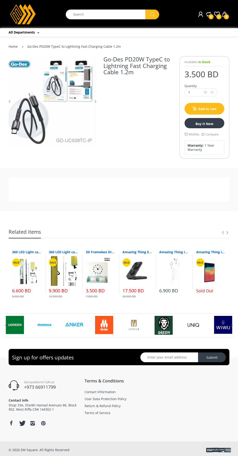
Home (13, 46)
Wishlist (194, 134)
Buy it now (204, 124)
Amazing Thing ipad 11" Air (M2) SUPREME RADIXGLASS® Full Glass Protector (211, 252)
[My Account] (200, 14)
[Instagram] (32, 423)
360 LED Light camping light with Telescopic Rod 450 (27, 252)
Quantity (191, 86)
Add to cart (207, 109)
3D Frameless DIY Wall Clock (101, 252)
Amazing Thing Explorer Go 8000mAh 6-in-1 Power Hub (137, 252)
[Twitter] (21, 423)
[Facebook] (11, 423)
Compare (212, 134)
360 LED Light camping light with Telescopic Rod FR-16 (64, 252)
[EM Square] (23, 14)
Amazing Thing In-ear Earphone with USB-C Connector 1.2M (174, 252)
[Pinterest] (43, 423)
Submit (212, 357)
